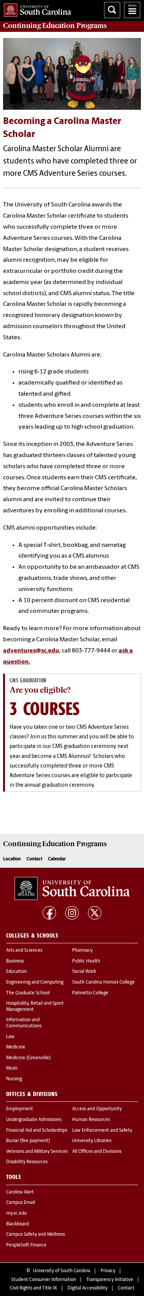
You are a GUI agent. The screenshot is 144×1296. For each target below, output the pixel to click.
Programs (55, 25)
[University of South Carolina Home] (35, 8)
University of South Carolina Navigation (132, 10)
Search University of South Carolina (112, 10)
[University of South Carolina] (72, 888)
